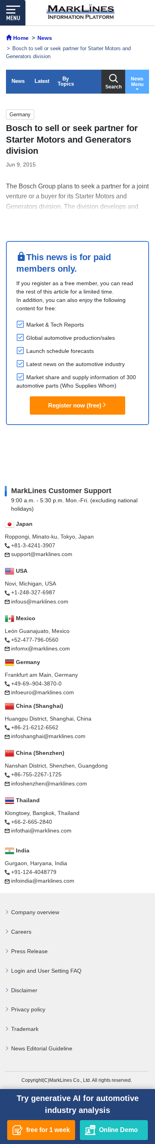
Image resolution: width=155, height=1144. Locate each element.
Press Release (29, 951)
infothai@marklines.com (41, 830)
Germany (20, 115)
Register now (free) (74, 405)
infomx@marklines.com (40, 648)
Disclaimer (24, 990)
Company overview (35, 912)
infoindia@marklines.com (42, 881)
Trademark (25, 1029)
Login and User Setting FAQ (46, 971)
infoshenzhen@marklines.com (49, 783)
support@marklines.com (41, 554)
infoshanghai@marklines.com (48, 736)
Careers (21, 932)
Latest (42, 81)
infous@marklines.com (39, 601)
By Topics (66, 81)
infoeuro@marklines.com (42, 692)
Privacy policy (28, 1009)
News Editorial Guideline (41, 1048)
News (18, 81)
